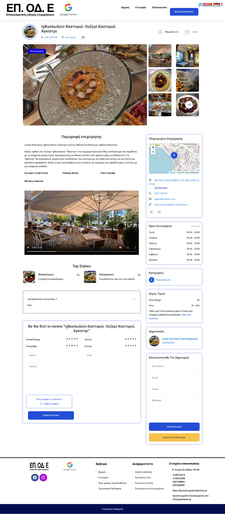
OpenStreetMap (183, 172)
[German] (217, 4)
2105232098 (179, 478)
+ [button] (153, 147)
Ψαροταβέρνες (163, 279)
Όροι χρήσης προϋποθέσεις (112, 483)
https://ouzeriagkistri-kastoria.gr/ (171, 204)
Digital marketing (143, 472)
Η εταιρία (140, 7)
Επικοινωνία (159, 7)
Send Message (174, 426)
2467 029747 (51, 37)
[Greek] (201, 4)
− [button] (153, 152)
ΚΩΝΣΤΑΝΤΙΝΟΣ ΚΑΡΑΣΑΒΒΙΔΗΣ (180, 339)
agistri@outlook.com (164, 199)
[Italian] (213, 4)
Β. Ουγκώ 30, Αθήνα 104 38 (185, 470)
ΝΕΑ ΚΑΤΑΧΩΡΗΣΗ (184, 11)
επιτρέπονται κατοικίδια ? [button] (42, 299)
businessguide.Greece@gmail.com (191, 496)
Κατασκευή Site (143, 477)
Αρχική (125, 7)
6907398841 (179, 482)
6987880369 (168, 342)
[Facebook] (35, 477)
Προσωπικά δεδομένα (109, 488)
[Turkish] (209, 4)
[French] (221, 4)
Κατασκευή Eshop (144, 483)
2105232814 (179, 475)
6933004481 (179, 485)
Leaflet (172, 172)
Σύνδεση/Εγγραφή (211, 6)
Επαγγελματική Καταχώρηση (149, 488)
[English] (205, 4)
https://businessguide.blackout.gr (190, 490)
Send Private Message (174, 437)
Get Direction (160, 187)
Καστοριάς (70, 37)
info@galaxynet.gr (182, 499)
